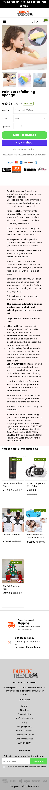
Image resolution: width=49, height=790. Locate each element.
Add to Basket (24, 135)
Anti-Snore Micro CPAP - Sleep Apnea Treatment (36, 536)
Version (6, 110)
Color (4, 118)
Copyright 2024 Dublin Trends (24, 786)
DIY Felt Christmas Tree (11, 587)
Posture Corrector (11, 534)
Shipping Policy (24, 726)
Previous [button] (5, 79)
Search (24, 705)
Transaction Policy (24, 734)
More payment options (24, 149)
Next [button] (44, 79)
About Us (24, 710)
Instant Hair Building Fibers (12, 485)
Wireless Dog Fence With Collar (36, 485)
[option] (24, 47)
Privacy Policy (24, 714)
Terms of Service (24, 730)
